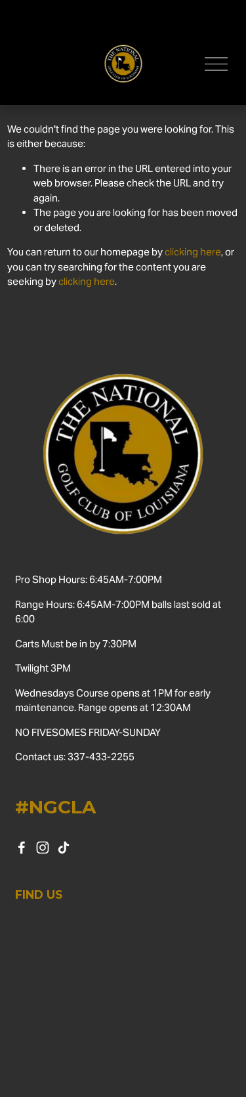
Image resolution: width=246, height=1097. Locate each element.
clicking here (193, 252)
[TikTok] (63, 847)
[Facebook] (21, 847)
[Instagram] (42, 847)
